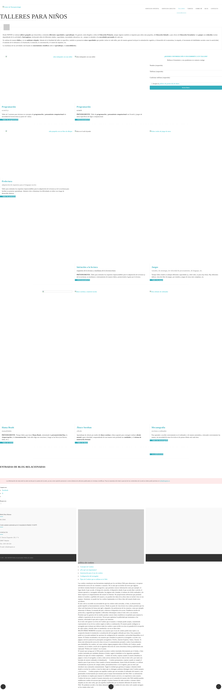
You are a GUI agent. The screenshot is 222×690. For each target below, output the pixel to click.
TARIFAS (190, 8)
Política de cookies (28, 557)
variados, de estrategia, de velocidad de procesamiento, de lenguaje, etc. (177, 271)
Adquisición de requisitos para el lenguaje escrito (19, 185)
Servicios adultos (168, 8)
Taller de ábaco (82, 442)
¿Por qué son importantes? (88, 570)
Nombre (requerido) (156, 65)
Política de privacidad (17, 557)
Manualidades (7, 431)
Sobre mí (199, 8)
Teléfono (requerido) (156, 71)
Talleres (181, 8)
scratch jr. (5, 110)
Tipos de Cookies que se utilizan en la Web (93, 579)
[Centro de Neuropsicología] (12, 9)
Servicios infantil (152, 8)
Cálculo (79, 431)
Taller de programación (10, 120)
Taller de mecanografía (160, 440)
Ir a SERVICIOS (157, 454)
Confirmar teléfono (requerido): (160, 77)
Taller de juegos (157, 280)
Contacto (214, 8)
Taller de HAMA (7, 442)
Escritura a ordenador (159, 431)
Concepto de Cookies (87, 567)
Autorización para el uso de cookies (91, 573)
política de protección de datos (169, 84)
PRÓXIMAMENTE (83, 120)
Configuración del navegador (89, 576)
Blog (206, 8)
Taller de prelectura (9, 196)
